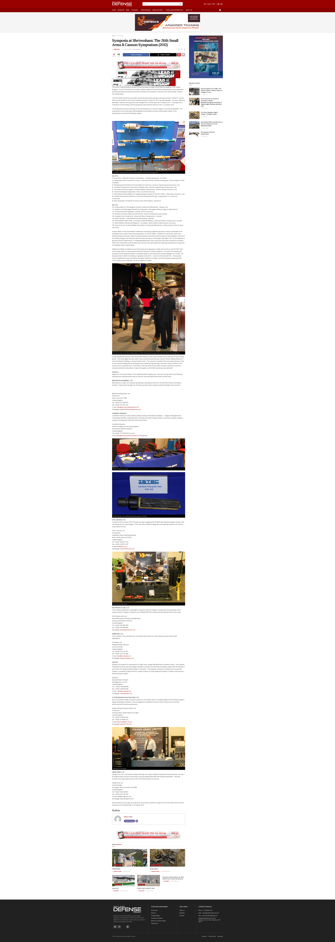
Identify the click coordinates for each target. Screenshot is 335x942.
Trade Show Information (174, 10)
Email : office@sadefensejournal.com (208, 913)
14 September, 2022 (175, 881)
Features (141, 884)
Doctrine (153, 913)
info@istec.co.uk (122, 546)
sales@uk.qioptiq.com (124, 691)
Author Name (117, 865)
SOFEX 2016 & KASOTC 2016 (145, 888)
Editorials (182, 913)
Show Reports (120, 35)
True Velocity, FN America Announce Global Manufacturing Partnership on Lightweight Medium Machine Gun (211, 102)
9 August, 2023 (126, 871)
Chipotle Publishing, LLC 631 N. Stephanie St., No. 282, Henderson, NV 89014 (209, 919)
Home (114, 10)
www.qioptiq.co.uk (126, 693)
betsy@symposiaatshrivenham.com (128, 435)
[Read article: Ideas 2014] (123, 880)
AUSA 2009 (153, 869)
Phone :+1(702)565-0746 (205, 910)
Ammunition (154, 910)
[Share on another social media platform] (183, 54)
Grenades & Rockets (157, 918)
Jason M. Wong (118, 871)
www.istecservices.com (127, 549)
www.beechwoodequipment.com (130, 409)
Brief (127, 10)
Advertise (121, 10)
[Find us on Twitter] (119, 926)
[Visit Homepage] (126, 4)
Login (221, 4)
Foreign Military (155, 915)
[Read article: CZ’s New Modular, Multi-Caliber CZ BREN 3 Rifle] (194, 115)
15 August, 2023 (124, 890)
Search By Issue (157, 10)
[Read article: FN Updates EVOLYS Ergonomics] (194, 135)
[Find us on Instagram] (127, 926)
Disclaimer (220, 936)
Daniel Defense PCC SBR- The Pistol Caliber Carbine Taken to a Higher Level (211, 90)
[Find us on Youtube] (123, 927)
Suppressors (154, 923)
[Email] (136, 821)
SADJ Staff (116, 49)
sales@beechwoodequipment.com (128, 407)
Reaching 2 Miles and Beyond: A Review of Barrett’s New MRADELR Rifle (212, 124)
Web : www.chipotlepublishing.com (207, 915)
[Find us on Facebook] (115, 926)
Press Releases (145, 10)
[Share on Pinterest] (179, 54)
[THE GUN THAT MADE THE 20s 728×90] (148, 65)
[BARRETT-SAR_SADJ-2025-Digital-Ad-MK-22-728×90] (148, 74)
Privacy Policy (212, 936)
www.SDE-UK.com (125, 724)
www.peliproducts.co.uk (127, 630)
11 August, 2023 (127, 49)
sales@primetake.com (124, 656)
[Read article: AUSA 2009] (167, 858)
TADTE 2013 (116, 869)
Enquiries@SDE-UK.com (124, 722)
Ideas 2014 (115, 888)
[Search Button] (181, 4)
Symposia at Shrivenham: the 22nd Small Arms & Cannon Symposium (173, 878)
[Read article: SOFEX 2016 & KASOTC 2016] (148, 880)
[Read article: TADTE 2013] (129, 858)
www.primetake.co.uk (127, 658)
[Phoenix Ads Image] (167, 22)
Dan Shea (116, 890)
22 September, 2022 (165, 871)
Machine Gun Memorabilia (158, 921)
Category (134, 10)
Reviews (182, 915)
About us (189, 10)
